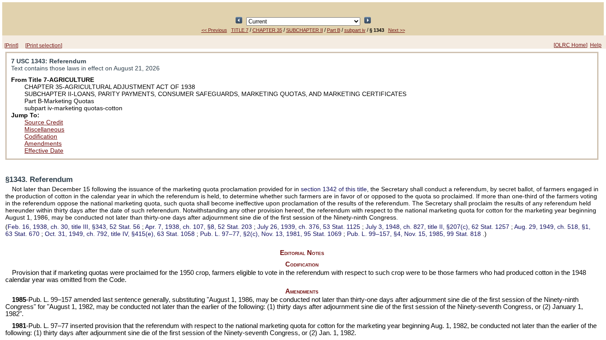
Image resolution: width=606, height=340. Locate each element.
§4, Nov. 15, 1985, (414, 233)
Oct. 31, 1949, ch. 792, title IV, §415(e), (120, 233)
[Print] (11, 45)
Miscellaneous (44, 129)
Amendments (43, 143)
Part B (333, 30)
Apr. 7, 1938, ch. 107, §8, (198, 226)
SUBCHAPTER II (304, 30)
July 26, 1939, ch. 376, (308, 226)
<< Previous (214, 30)
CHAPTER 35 (267, 30)
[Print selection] (43, 45)
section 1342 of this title (334, 189)
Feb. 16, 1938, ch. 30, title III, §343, (74, 226)
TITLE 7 (239, 30)
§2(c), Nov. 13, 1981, (271, 233)
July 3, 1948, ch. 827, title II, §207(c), (437, 226)
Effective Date (43, 150)
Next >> (396, 30)
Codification (40, 136)
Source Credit (43, 122)
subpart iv (355, 30)
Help (596, 45)
